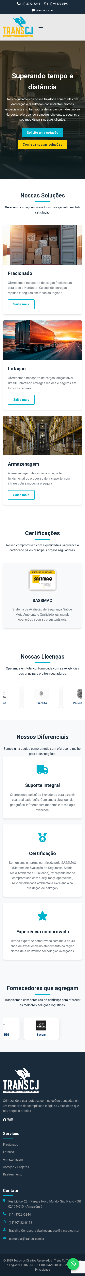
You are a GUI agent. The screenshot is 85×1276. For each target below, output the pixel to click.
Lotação (8, 1152)
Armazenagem (13, 1159)
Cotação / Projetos (16, 1167)
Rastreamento (12, 1174)
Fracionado (10, 1144)
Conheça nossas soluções (42, 144)
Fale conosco (44, 10)
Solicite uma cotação (42, 132)
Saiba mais (21, 304)
